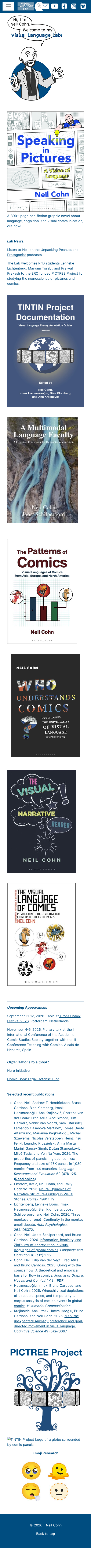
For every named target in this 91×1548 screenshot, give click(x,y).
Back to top (45, 1533)
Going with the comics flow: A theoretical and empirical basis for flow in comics (47, 1270)
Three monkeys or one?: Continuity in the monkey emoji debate (49, 1219)
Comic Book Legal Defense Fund (33, 1079)
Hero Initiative (18, 1070)
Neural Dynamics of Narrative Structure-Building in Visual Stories (43, 1194)
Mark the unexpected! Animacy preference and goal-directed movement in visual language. (48, 1321)
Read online (25, 1179)
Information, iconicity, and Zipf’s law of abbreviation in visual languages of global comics (47, 1245)
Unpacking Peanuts (56, 250)
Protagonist (16, 255)
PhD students (49, 263)
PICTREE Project (65, 273)
